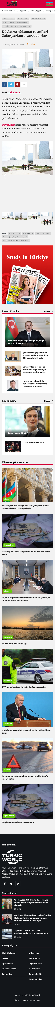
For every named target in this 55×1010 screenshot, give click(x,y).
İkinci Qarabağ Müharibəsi (15, 22)
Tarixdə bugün (35, 974)
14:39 (19, 937)
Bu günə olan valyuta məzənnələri (18, 822)
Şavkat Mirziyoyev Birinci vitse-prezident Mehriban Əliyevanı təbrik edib (35, 355)
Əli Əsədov (23, 19)
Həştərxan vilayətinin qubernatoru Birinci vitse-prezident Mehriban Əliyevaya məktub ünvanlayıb (35, 386)
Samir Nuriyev (38, 19)
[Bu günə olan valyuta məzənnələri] (27, 801)
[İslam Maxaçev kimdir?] (13, 446)
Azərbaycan (8, 19)
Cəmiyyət (8, 637)
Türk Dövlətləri (8, 953)
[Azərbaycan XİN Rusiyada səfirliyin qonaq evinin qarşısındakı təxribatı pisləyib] (27, 485)
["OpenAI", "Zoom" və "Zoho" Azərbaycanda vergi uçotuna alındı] (7, 934)
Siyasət (7, 499)
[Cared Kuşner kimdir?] (27, 421)
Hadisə (7, 770)
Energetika (7, 974)
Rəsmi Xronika (35, 979)
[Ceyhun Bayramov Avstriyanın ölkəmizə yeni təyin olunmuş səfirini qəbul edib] (27, 577)
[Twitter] (11, 883)
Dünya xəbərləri (9, 969)
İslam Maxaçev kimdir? (34, 442)
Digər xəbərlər (35, 963)
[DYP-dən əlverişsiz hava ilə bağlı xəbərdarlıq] (27, 666)
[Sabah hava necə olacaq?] (27, 623)
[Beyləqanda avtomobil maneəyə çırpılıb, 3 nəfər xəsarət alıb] (27, 755)
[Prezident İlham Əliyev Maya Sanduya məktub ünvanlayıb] (27, 332)
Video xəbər (34, 953)
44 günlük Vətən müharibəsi (16, 26)
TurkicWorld (14, 92)
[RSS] (18, 883)
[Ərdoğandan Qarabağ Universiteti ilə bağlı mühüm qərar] (27, 709)
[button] (50, 176)
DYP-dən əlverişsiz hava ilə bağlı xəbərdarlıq (24, 687)
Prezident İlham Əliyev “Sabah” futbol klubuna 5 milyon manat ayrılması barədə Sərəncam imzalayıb (32, 918)
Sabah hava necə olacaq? (14, 643)
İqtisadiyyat (9, 545)
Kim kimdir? (34, 958)
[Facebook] (4, 883)
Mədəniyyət (34, 969)
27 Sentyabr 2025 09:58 (13, 44)
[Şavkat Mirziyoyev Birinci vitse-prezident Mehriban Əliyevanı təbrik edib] (13, 356)
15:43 (19, 924)
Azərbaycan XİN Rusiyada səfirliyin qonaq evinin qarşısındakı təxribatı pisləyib (31, 902)
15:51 (19, 909)
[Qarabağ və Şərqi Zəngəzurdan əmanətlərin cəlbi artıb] (27, 531)
